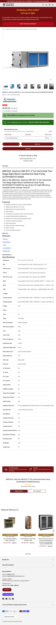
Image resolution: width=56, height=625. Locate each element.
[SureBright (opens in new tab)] (50, 131)
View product (10, 535)
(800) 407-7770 (16, 122)
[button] (28, 166)
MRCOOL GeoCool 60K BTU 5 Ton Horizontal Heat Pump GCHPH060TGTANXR (21, 29)
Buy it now (28, 148)
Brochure (5, 239)
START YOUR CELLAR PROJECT (28, 24)
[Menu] (52, 4)
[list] (28, 56)
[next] (53, 531)
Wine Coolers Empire (9, 621)
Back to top (28, 553)
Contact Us (6, 589)
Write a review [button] (19, 491)
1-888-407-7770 (10, 574)
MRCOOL (4, 94)
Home (3, 29)
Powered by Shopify (18, 621)
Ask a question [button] (37, 491)
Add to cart (37, 144)
